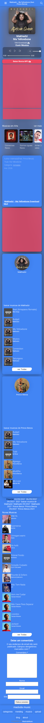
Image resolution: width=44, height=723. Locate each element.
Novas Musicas (9, 512)
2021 (18, 501)
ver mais (38, 126)
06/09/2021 (31, 499)
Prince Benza (18, 506)
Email (22, 688)
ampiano (16, 165)
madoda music (22, 707)
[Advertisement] (22, 86)
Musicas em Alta (10, 126)
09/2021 (11, 501)
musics (29, 711)
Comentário (22, 652)
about (25, 717)
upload (38, 711)
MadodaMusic (27, 721)
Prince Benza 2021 (26, 509)
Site (5, 696)
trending (19, 711)
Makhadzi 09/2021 (22, 504)
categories (8, 711)
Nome (22, 680)
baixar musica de (29, 501)
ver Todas (21, 369)
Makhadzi (8, 504)
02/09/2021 (19, 499)
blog (18, 717)
